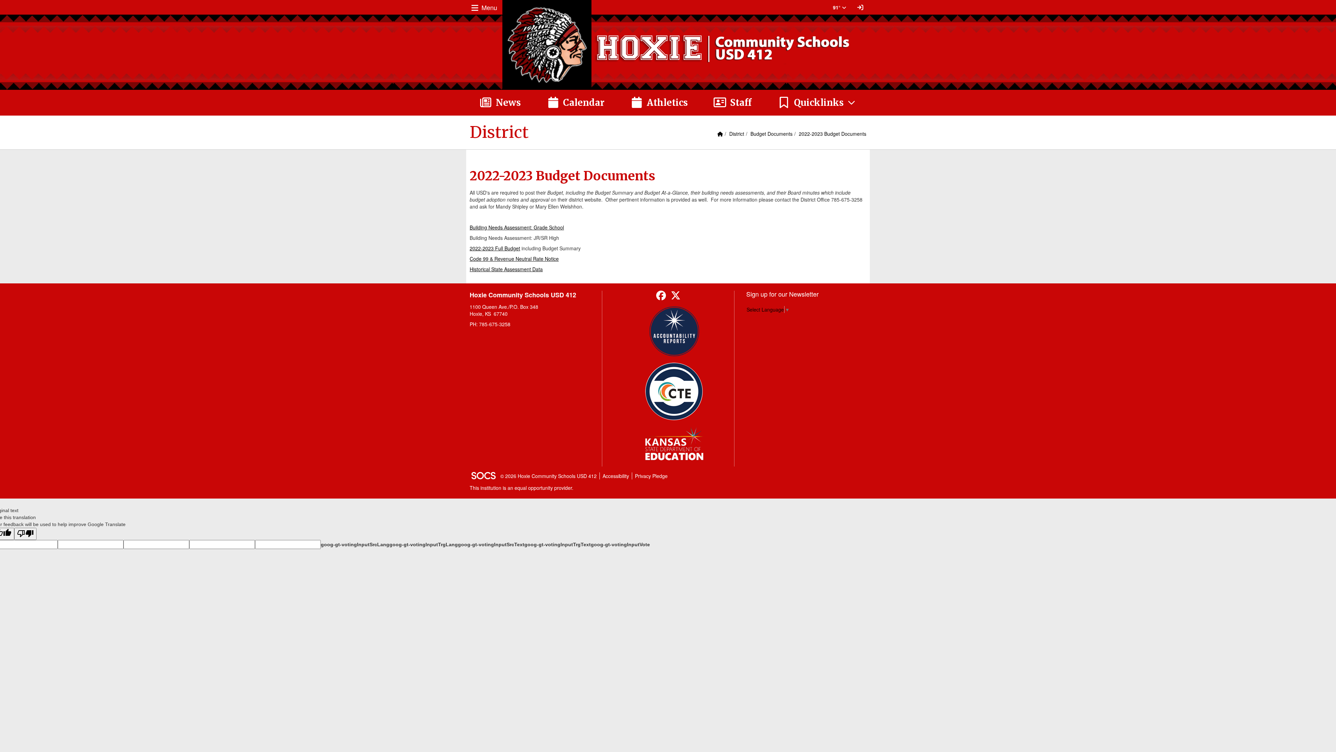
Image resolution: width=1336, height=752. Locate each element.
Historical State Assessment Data (506, 269)
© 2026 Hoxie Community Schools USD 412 (548, 475)
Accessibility (616, 475)
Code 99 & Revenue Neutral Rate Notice (514, 258)
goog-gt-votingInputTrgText (557, 544)
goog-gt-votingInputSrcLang (355, 544)
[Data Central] (674, 391)
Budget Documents (771, 133)
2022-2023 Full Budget (495, 248)
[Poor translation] (25, 534)
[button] (817, 103)
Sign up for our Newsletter (782, 293)
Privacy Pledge (651, 475)
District (736, 133)
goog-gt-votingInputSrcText (491, 544)
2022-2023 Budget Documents (832, 133)
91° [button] (837, 7)
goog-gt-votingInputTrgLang (423, 544)
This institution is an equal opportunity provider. (521, 487)
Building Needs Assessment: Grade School (517, 227)
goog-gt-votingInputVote (620, 544)
